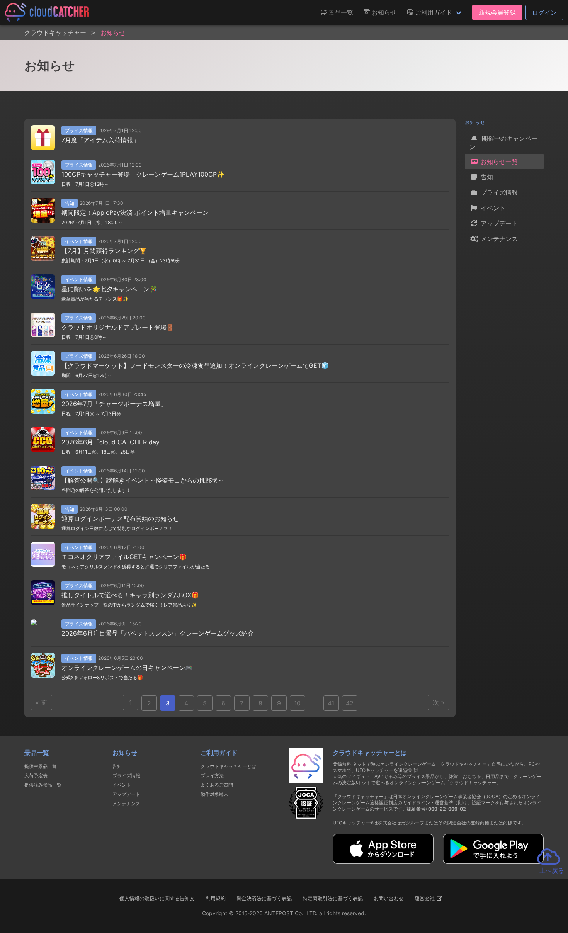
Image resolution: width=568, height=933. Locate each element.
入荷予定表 (36, 775)
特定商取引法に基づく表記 (333, 898)
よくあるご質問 (217, 785)
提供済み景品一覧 (42, 785)
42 (350, 703)
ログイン (544, 12)
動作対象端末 (214, 794)
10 (297, 703)
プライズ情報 (498, 192)
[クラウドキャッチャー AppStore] (383, 861)
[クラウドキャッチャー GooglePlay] (493, 861)
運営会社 (425, 898)
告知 (486, 177)
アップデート (498, 223)
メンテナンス (498, 239)
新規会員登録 (497, 12)
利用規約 (216, 898)
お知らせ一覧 (498, 161)
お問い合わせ (389, 898)
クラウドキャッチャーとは (228, 766)
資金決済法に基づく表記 (264, 898)
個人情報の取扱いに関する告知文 (157, 898)
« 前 (41, 702)
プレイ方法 (212, 775)
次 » (438, 702)
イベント (492, 208)
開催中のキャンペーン (503, 142)
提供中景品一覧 (40, 766)
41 (331, 703)
